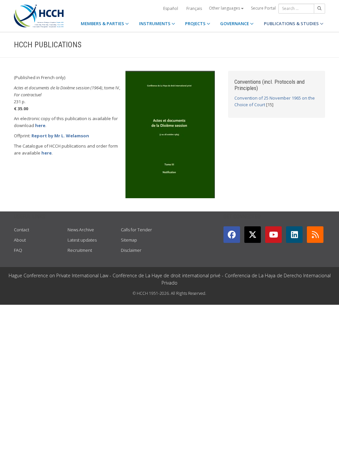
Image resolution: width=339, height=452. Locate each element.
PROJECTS (196, 23)
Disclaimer (131, 250)
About (20, 240)
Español (170, 8)
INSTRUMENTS (155, 23)
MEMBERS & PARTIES (103, 23)
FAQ (18, 250)
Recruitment (80, 250)
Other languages (225, 8)
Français (194, 8)
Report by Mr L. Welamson (60, 136)
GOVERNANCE (235, 23)
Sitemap (129, 240)
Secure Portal (263, 8)
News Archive (81, 230)
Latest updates (82, 240)
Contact (21, 230)
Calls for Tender (136, 230)
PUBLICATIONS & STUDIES (292, 23)
